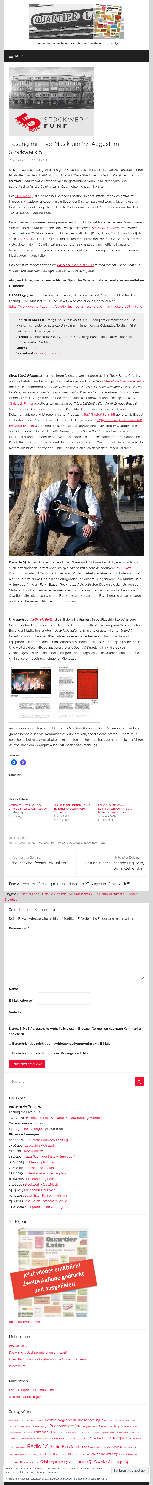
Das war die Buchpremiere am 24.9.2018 (38, 1352)
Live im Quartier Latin (96, 1438)
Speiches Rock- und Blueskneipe (64, 1454)
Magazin (122, 1438)
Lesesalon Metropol (39, 1145)
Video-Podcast (31, 1462)
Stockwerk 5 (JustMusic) (42, 1184)
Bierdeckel (110, 1420)
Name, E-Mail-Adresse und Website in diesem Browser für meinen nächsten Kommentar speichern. (75, 1031)
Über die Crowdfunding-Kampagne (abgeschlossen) (47, 1359)
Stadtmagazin (103, 1454)
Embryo (28, 1432)
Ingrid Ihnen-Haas (117, 1432)
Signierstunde (16, 1455)
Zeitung (80, 1461)
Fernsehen (43, 1432)
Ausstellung (16, 1420)
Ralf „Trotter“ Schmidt (99, 414)
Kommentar (19, 928)
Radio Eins (62, 1446)
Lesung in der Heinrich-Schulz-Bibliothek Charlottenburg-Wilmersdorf (72, 808)
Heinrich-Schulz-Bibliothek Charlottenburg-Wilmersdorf (67, 1118)
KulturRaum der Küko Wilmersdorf (49, 1156)
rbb (82, 1446)
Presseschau (18, 1346)
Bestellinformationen (24, 1322)
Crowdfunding (111, 1426)
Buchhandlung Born (39, 1179)
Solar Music (32, 1455)
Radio (38, 1446)
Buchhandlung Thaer (39, 1190)
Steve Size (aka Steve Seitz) (124, 381)
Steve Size (90, 842)
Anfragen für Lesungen (27, 1129)
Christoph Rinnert (22, 403)
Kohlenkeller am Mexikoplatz (45, 1173)
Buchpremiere (64, 1426)
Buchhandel (133, 1420)
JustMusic (75, 842)
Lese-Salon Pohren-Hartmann (47, 1195)
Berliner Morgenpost (61, 1420)
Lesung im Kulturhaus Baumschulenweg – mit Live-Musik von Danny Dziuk (116, 808)
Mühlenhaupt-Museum (41, 1162)
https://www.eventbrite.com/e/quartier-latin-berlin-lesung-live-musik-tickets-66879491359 (76, 306)
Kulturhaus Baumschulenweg (46, 1140)
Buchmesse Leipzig (38, 1426)
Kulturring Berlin (58, 1438)
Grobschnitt (100, 1432)
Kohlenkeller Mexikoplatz (35, 1438)
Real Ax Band (97, 1447)
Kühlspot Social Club (39, 1168)
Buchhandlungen (18, 1426)
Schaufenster (131, 1447)
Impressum (17, 1366)
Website (15, 1012)
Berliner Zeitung (91, 1420)
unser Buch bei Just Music (75, 265)
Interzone (62, 842)
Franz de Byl (46, 842)
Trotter (102, 842)
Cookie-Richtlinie (98, 1479)
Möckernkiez (33, 1151)
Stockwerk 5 (24, 196)
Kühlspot (73, 1438)
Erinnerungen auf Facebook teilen (33, 1390)
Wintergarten (54, 1462)
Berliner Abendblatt (34, 1420)
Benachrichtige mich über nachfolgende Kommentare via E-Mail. (61, 1043)
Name (14, 989)
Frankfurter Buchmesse (65, 1432)
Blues (121, 1420)
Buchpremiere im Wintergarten (47, 1207)
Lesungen (20, 837)
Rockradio (114, 1447)
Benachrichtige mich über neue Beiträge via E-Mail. (51, 1053)
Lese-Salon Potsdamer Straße (45, 1201)
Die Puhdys (130, 1426)
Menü (19, 56)
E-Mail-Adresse (21, 1000)
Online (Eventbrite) (48, 353)
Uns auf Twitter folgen (25, 1397)
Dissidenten (15, 1432)
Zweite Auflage (111, 1461)
